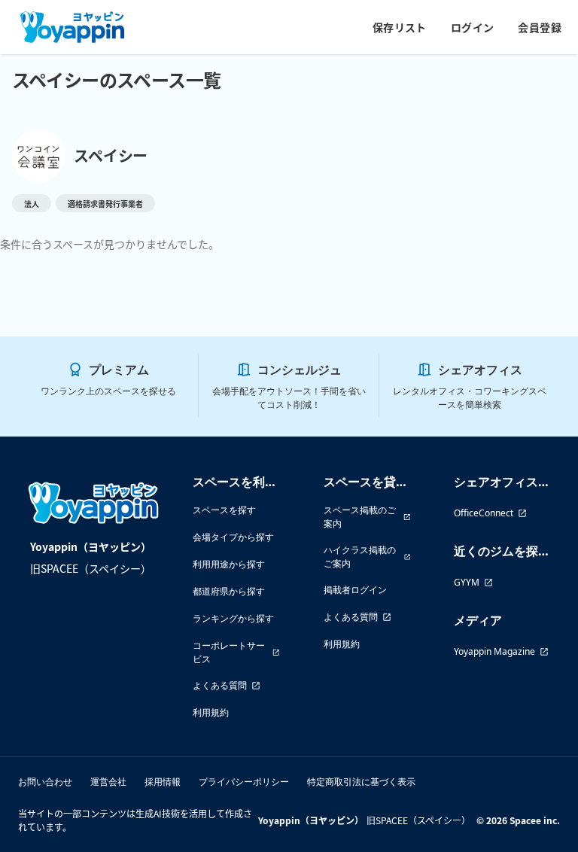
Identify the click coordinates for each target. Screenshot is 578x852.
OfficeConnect (483, 513)
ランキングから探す (233, 618)
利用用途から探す (229, 564)
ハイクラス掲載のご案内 (360, 556)
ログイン (472, 27)
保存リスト (400, 27)
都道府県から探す (229, 591)
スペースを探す (224, 510)
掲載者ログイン (355, 589)
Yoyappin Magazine (494, 651)
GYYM (466, 582)
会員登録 (539, 27)
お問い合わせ (45, 781)
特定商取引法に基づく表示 (361, 781)
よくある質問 (220, 685)
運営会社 (108, 781)
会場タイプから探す (233, 537)
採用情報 (162, 781)
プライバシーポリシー (244, 781)
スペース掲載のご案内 (360, 517)
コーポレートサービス (229, 652)
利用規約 (211, 712)
